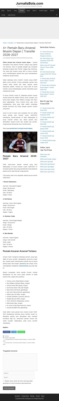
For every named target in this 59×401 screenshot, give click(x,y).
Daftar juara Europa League (48, 159)
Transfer (21, 10)
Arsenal (6, 337)
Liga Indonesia (11, 15)
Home (2, 10)
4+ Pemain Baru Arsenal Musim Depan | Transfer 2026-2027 (47, 94)
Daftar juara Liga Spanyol (47, 164)
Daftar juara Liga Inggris (47, 166)
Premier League (43, 10)
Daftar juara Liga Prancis (47, 171)
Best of (34, 10)
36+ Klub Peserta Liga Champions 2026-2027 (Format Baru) (46, 60)
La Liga (3, 15)
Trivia (15, 10)
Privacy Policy (25, 396)
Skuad (28, 10)
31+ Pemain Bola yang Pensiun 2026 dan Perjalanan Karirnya (46, 54)
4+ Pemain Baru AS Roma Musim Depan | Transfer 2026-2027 (47, 81)
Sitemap (32, 396)
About (42, 396)
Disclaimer (17, 396)
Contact (38, 396)
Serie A (52, 10)
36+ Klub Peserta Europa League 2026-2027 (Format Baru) (48, 74)
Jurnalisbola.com (29, 398)
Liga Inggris (12, 337)
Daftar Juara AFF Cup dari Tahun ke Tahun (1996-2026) (47, 67)
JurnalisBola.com (29, 3)
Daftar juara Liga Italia (46, 161)
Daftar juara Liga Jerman (47, 169)
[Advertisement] (29, 28)
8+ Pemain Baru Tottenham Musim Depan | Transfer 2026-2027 (48, 87)
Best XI (9, 10)
